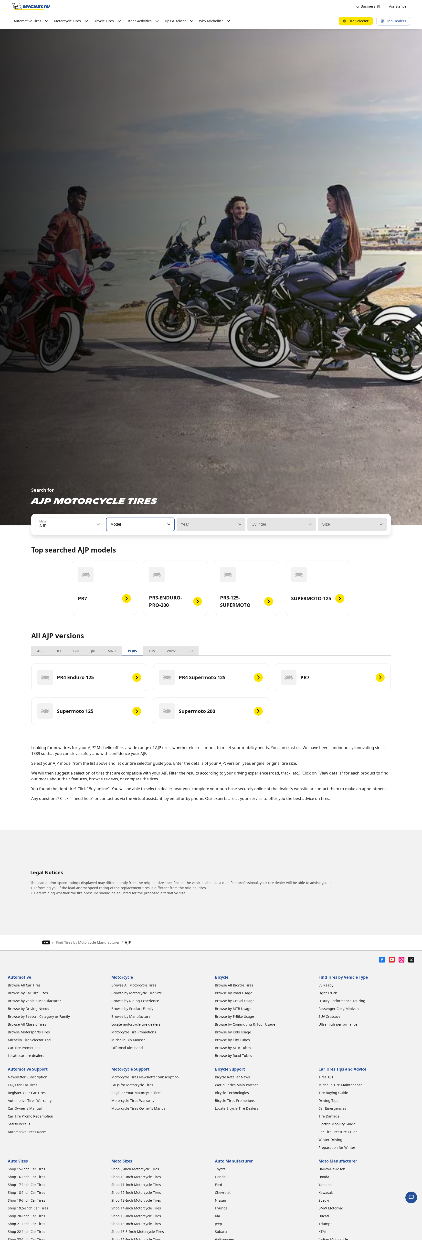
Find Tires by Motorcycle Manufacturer (88, 942)
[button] (98, 524)
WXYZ (171, 651)
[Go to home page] (31, 6)
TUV (152, 651)
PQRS (132, 651)
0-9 (190, 651)
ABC (40, 651)
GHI (76, 651)
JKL (93, 651)
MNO (112, 651)
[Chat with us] (411, 1197)
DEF (58, 651)
